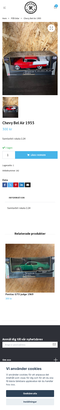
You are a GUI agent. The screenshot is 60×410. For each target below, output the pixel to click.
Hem (4, 18)
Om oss (6, 359)
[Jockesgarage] (30, 7)
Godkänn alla (30, 393)
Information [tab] (17, 197)
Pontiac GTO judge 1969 (19, 294)
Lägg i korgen (38, 155)
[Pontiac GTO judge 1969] (30, 268)
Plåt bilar (15, 18)
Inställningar (30, 401)
